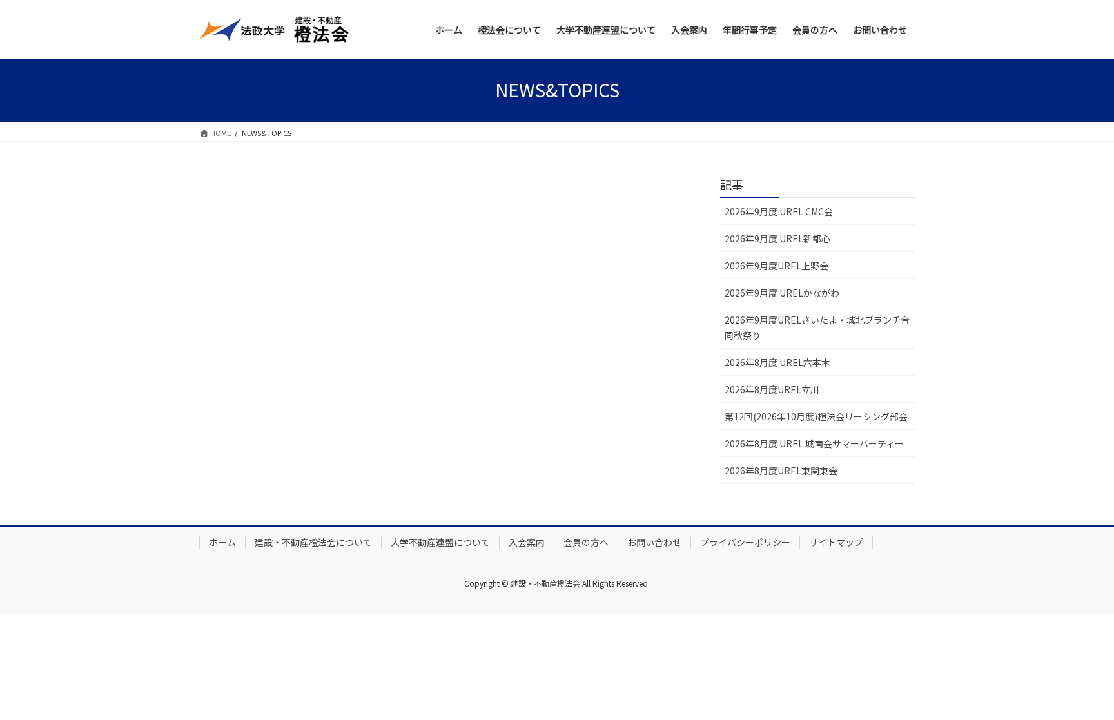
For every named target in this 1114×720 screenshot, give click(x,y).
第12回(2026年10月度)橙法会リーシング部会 (816, 416)
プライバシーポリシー (745, 542)
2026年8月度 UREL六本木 (777, 362)
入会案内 (527, 542)
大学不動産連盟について (440, 542)
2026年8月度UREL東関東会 (781, 470)
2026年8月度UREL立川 (772, 389)
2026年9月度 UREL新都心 (777, 238)
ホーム (222, 542)
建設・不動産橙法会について (313, 542)
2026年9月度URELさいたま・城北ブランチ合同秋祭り (817, 327)
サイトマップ (836, 542)
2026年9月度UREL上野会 (776, 265)
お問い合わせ (654, 542)
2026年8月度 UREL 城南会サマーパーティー (814, 443)
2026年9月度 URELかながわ (782, 292)
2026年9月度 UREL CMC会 (779, 211)
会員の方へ (586, 542)
